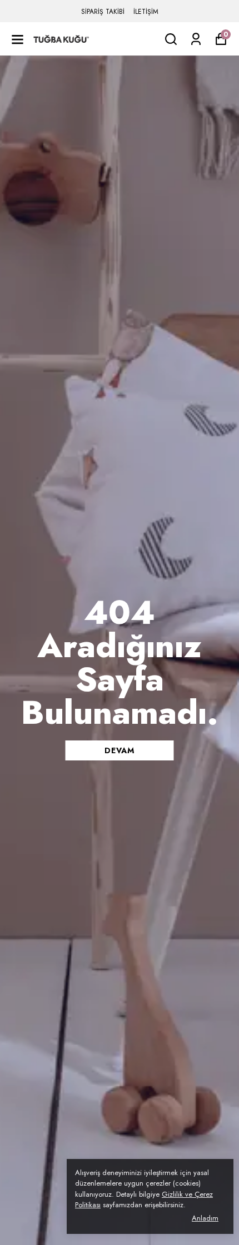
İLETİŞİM (145, 12)
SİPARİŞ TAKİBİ (103, 12)
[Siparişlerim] (196, 39)
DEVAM (119, 750)
